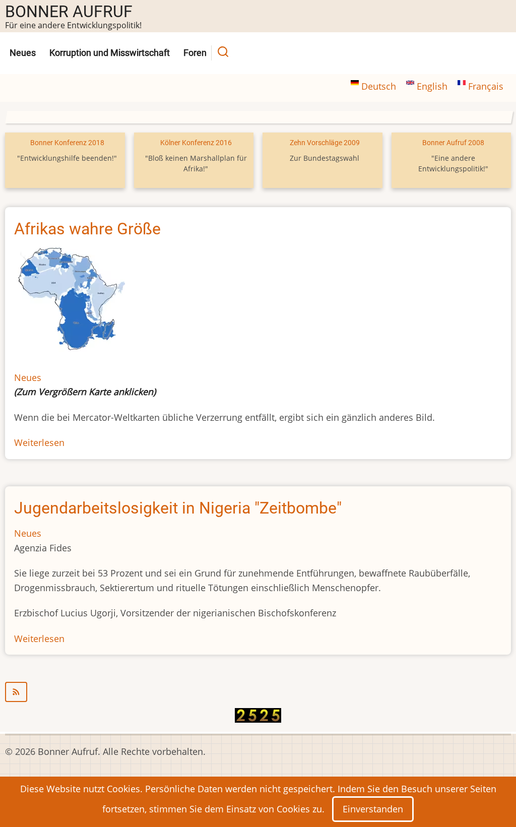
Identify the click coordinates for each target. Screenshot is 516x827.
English (432, 86)
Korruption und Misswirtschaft (109, 52)
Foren (195, 52)
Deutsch (379, 86)
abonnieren (258, 692)
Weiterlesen (39, 442)
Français (484, 86)
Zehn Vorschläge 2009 (325, 143)
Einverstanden (373, 809)
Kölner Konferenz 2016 (196, 143)
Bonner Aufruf (69, 11)
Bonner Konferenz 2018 (67, 143)
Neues (23, 52)
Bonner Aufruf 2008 (453, 143)
